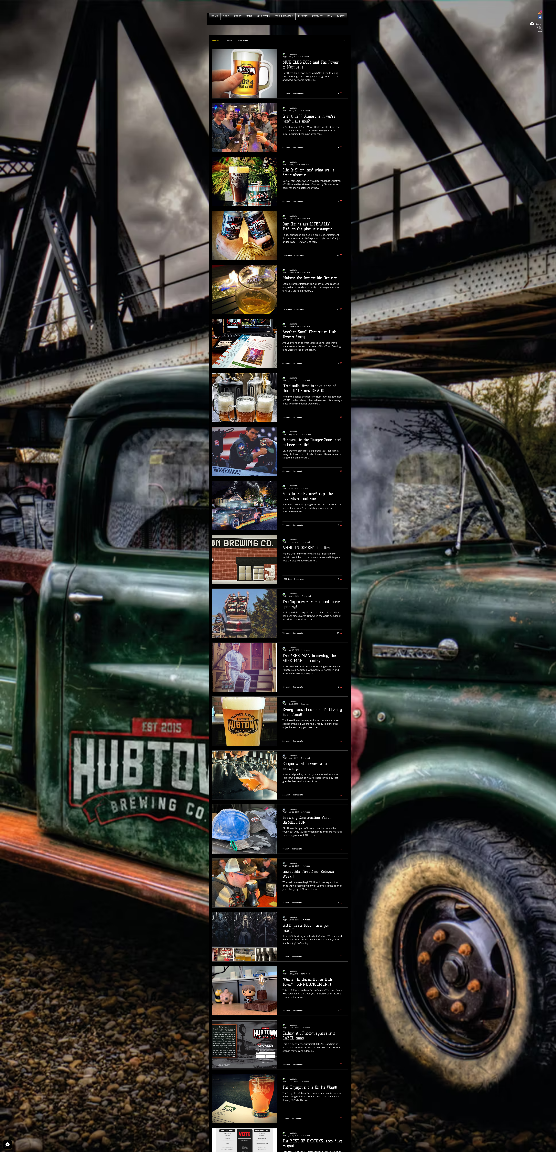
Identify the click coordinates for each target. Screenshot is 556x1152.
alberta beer (243, 40)
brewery (228, 40)
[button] (540, 29)
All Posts (215, 40)
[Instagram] (540, 12)
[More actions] (342, 55)
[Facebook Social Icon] (540, 17)
